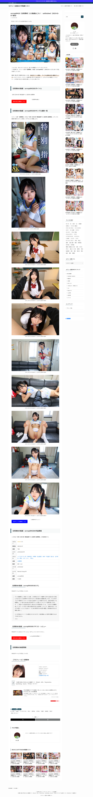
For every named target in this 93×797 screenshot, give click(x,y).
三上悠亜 (69, 292)
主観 (67, 242)
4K (70, 223)
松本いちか (70, 283)
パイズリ (72, 238)
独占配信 (39, 556)
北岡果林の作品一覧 (43, 675)
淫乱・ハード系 (73, 249)
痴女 (71, 251)
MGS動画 (54, 791)
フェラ (77, 238)
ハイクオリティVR (21, 556)
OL (76, 223)
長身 (67, 253)
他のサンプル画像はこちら (19, 521)
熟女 (82, 249)
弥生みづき (70, 290)
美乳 (75, 251)
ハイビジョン (76, 236)
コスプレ (77, 230)
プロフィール (74, 44)
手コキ (81, 246)
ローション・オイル (69, 240)
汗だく (67, 249)
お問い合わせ (39, 791)
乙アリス (69, 297)
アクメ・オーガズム (69, 228)
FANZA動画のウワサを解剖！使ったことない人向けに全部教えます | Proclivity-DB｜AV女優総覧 (40, 690)
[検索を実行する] (82, 17)
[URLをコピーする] (47, 720)
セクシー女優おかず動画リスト (19, 6)
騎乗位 (73, 253)
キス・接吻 (72, 230)
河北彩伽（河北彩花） (72, 276)
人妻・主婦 (71, 242)
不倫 (76, 240)
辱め (82, 251)
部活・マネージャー (24, 558)
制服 (75, 242)
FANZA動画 (14, 709)
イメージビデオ (78, 228)
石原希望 (69, 295)
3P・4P (67, 223)
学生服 (48, 556)
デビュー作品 (74, 232)
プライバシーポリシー (47, 791)
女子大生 (67, 244)
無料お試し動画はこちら (19, 101)
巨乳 (77, 246)
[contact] (75, 48)
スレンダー (68, 232)
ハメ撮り (67, 238)
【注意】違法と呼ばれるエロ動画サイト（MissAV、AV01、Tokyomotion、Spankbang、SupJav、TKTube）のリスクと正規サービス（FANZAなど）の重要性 (46, 793)
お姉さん (67, 225)
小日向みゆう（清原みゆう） (73, 285)
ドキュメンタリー (69, 234)
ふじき (17, 740)
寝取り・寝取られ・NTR (70, 246)
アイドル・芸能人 (74, 225)
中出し (32, 558)
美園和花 (69, 278)
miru (68, 288)
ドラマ (75, 234)
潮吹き (78, 249)
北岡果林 (19, 561)
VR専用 (34, 556)
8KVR (44, 556)
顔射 (70, 253)
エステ (67, 230)
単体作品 (29, 556)
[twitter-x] (73, 48)
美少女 (52, 556)
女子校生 (37, 711)
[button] (23, 720)
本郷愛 (69, 281)
